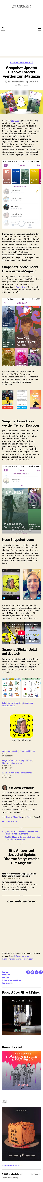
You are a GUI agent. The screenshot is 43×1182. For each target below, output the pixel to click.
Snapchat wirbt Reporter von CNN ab (18, 751)
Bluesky (9, 817)
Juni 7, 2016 (33, 82)
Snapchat (15, 121)
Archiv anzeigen (9, 821)
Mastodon (17, 817)
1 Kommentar (23, 85)
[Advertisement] (21, 35)
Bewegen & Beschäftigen (21, 62)
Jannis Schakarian (18, 82)
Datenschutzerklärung (12, 980)
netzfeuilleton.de (15, 1174)
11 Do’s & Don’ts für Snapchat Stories (18, 773)
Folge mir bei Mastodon (12, 1165)
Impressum (7, 983)
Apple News (21, 287)
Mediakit (6, 975)
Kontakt (5, 977)
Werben (5, 972)
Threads (30, 817)
